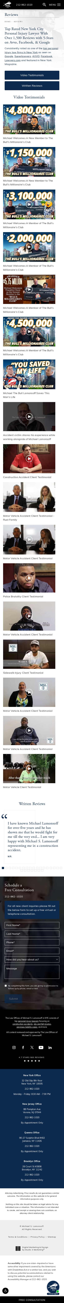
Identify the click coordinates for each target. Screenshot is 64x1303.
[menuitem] (14, 1047)
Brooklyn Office (32, 1161)
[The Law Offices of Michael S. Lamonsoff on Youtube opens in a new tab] (41, 1047)
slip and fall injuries (42, 1024)
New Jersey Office (32, 1103)
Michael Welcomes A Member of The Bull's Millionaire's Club (28, 225)
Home (8, 22)
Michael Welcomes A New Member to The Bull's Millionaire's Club (28, 140)
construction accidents (23, 1024)
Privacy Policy (38, 1237)
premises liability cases (27, 1027)
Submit (13, 998)
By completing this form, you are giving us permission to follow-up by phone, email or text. (33, 987)
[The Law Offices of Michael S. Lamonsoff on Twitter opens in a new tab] (32, 1047)
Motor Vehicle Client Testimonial (22, 787)
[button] (5, 1291)
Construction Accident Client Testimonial (27, 477)
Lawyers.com (13, 60)
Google (9, 56)
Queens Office (31, 1132)
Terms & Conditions (17, 1237)
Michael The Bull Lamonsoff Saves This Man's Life (26, 395)
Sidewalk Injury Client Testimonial (23, 672)
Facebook (46, 56)
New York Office (32, 1075)
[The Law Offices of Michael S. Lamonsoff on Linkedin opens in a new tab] (50, 1047)
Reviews (18, 22)
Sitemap (52, 1237)
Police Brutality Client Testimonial (23, 596)
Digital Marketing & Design (35, 1248)
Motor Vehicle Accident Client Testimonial (28, 558)
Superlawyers (22, 56)
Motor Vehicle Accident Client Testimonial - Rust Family (28, 517)
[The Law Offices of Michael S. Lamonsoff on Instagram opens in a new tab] (14, 1047)
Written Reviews (32, 85)
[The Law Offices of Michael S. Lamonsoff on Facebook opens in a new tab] (23, 1047)
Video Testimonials (32, 75)
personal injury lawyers (28, 1021)
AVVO (35, 56)
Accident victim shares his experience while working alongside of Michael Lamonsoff (29, 437)
